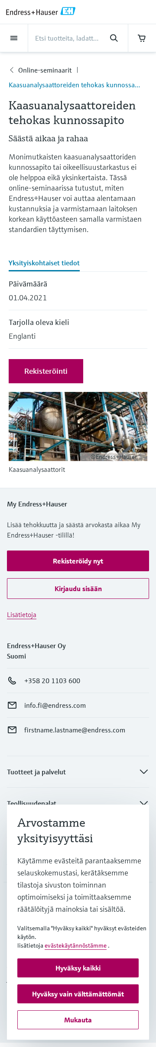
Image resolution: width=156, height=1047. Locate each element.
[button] (78, 561)
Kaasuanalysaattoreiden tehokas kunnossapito (77, 84)
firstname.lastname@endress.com (74, 730)
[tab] (78, 263)
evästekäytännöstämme (76, 945)
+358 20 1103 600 (52, 680)
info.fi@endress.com (55, 705)
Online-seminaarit (45, 70)
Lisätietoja (21, 614)
